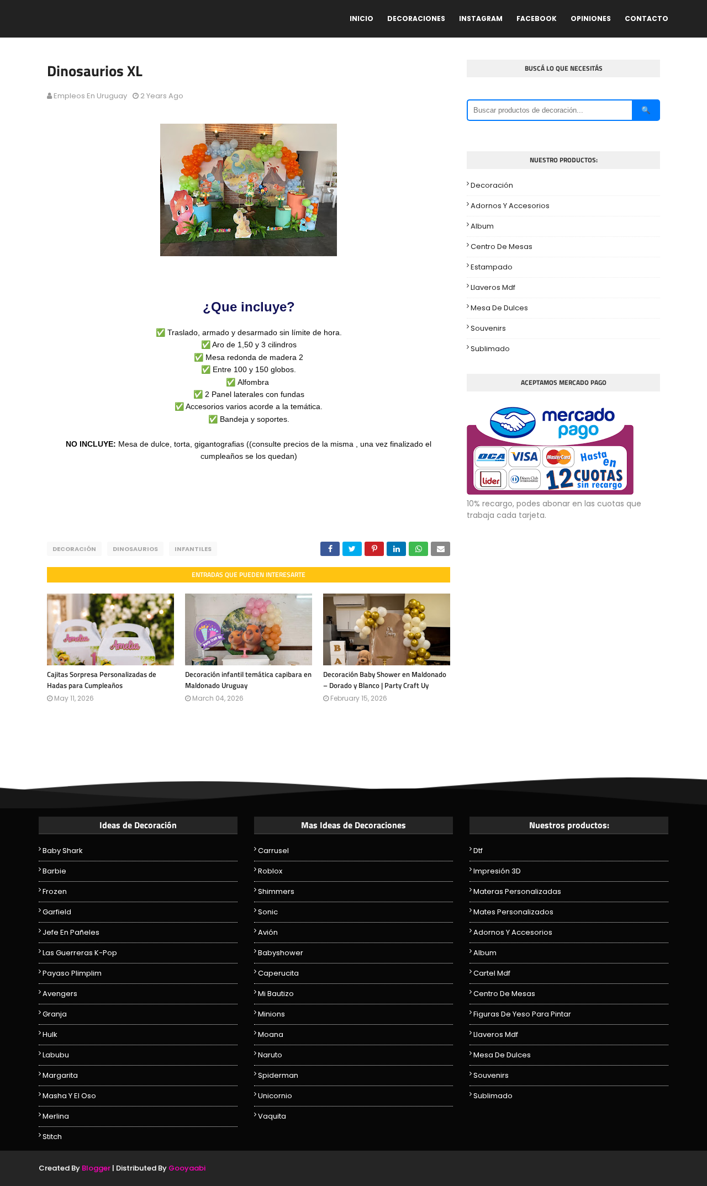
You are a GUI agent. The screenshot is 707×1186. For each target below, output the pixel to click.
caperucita (278, 973)
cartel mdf (491, 973)
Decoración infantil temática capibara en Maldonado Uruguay (248, 680)
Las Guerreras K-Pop (80, 952)
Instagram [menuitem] (481, 18)
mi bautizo (276, 993)
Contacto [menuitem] (646, 18)
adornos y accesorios (510, 205)
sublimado (490, 348)
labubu (56, 1055)
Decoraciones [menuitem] (416, 18)
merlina (56, 1116)
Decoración (74, 548)
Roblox (270, 871)
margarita (60, 1075)
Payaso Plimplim (72, 973)
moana (270, 1034)
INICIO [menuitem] (361, 18)
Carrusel (273, 850)
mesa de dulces (499, 308)
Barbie (54, 871)
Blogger (96, 1168)
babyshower (280, 952)
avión (268, 932)
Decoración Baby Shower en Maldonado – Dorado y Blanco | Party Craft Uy (384, 680)
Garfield (57, 912)
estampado (492, 267)
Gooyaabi (186, 1168)
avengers (60, 993)
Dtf (478, 850)
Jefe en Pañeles (71, 932)
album (482, 226)
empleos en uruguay (90, 96)
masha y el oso (69, 1095)
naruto (270, 1055)
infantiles (193, 548)
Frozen (55, 891)
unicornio (275, 1095)
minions (271, 1014)
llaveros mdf (493, 287)
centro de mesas (501, 246)
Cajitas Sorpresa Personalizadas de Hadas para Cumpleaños (101, 680)
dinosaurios (135, 548)
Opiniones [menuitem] (591, 18)
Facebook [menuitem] (536, 18)
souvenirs (488, 328)
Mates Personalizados (513, 912)
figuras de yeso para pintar (522, 1014)
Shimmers (276, 891)
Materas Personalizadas (517, 891)
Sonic (268, 912)
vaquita (272, 1116)
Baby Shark (63, 850)
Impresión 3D (497, 871)
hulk (50, 1034)
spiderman (278, 1075)
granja (55, 1014)
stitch (52, 1136)
